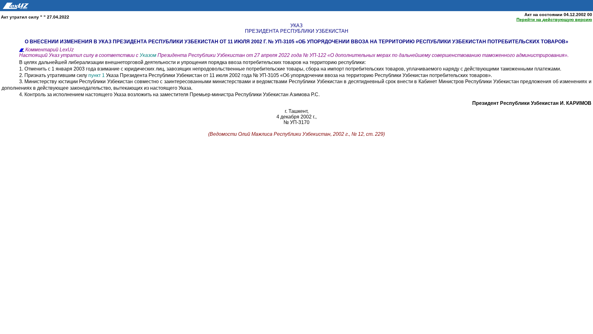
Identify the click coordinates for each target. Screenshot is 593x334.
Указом (148, 55)
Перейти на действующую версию (554, 19)
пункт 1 (96, 75)
